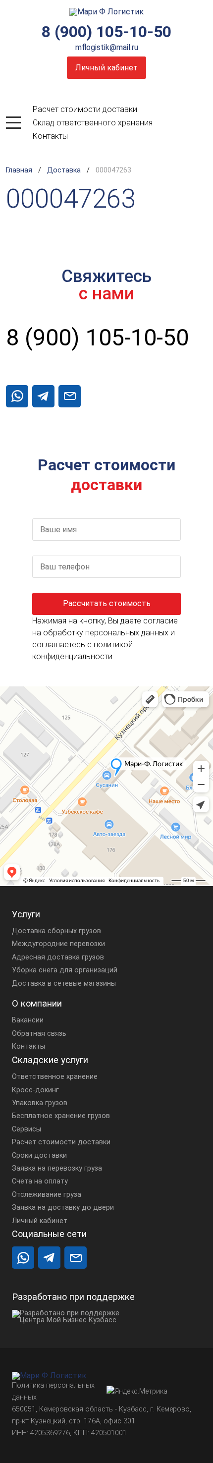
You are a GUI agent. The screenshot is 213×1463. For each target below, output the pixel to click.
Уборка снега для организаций (64, 970)
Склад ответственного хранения (93, 122)
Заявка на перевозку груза (57, 1168)
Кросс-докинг (35, 1090)
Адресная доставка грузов (58, 957)
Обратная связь (39, 1033)
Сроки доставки (39, 1155)
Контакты (50, 136)
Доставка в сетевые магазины (64, 983)
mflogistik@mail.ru (106, 47)
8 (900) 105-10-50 (106, 31)
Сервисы (26, 1129)
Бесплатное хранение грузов (61, 1116)
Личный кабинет (106, 67)
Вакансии (28, 1020)
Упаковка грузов (39, 1103)
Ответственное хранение (55, 1076)
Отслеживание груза (46, 1194)
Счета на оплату (40, 1181)
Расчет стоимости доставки (85, 109)
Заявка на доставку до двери (63, 1207)
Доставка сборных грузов (56, 931)
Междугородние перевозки (58, 944)
